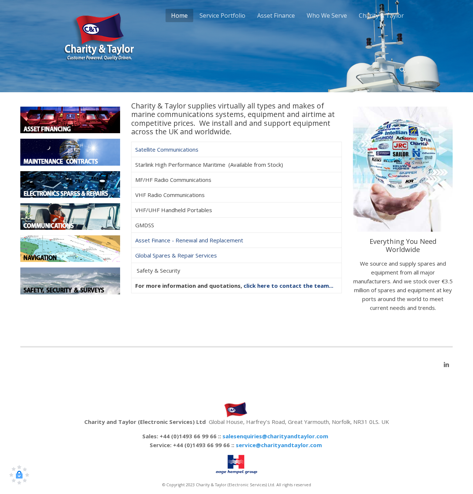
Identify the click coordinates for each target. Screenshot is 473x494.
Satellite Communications (166, 149)
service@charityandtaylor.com (279, 445)
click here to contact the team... (288, 285)
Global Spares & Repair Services (176, 255)
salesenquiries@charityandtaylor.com (275, 436)
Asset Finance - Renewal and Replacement (189, 240)
